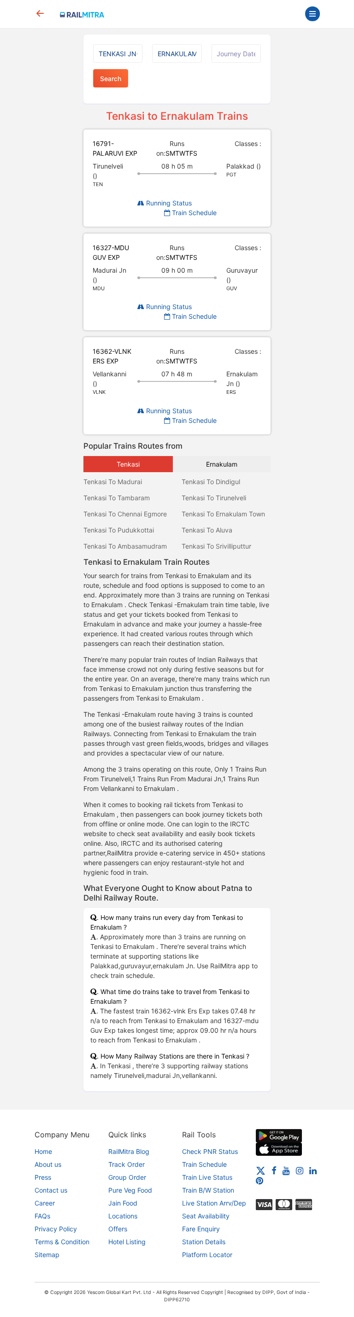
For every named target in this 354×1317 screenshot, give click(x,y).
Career (45, 1203)
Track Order (126, 1164)
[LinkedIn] (313, 1170)
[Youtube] (286, 1170)
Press (43, 1177)
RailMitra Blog (128, 1151)
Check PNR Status (210, 1151)
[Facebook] (274, 1170)
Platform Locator (207, 1254)
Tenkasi (128, 464)
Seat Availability (206, 1216)
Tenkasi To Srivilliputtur (216, 546)
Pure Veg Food (130, 1190)
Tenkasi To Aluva (207, 530)
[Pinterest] (259, 1180)
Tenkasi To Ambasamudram (125, 546)
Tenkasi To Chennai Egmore (125, 514)
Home (43, 1151)
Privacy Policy (56, 1229)
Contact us (51, 1190)
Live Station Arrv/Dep (214, 1203)
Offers (117, 1229)
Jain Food (122, 1203)
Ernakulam (221, 464)
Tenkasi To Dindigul (211, 482)
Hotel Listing (127, 1242)
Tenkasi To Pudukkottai (118, 530)
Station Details (203, 1242)
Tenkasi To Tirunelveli (214, 498)
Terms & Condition (62, 1242)
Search (110, 78)
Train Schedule (193, 213)
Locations (122, 1216)
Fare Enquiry (201, 1229)
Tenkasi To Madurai (112, 482)
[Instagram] (299, 1170)
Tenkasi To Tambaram (116, 498)
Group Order (127, 1177)
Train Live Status (207, 1177)
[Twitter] (261, 1170)
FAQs (42, 1216)
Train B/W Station (208, 1190)
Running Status (168, 203)
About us (48, 1164)
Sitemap (47, 1254)
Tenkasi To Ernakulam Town (223, 514)
